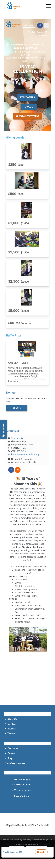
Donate (11, 753)
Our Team (12, 723)
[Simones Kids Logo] (23, 6)
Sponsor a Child (22, 784)
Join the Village (22, 779)
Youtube (11, 733)
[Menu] (47, 6)
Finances (11, 728)
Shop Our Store (21, 796)
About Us (12, 719)
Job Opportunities (16, 763)
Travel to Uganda (22, 790)
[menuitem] (40, 6)
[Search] (40, 6)
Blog (9, 758)
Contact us (12, 748)
